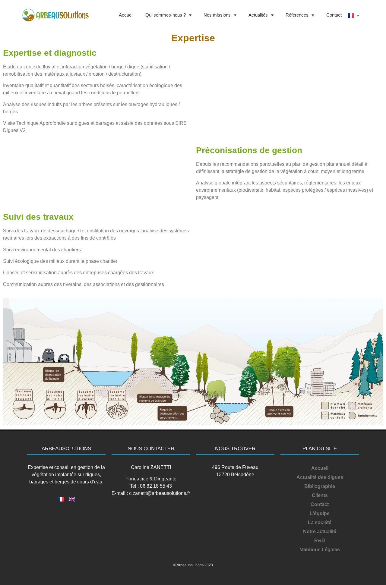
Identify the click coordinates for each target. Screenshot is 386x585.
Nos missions (217, 14)
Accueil (126, 14)
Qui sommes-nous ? (165, 14)
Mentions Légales (319, 549)
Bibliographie (319, 486)
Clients (320, 495)
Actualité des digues (319, 477)
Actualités (258, 14)
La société (319, 522)
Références (297, 14)
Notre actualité (319, 531)
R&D (319, 540)
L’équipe (320, 513)
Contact (334, 14)
